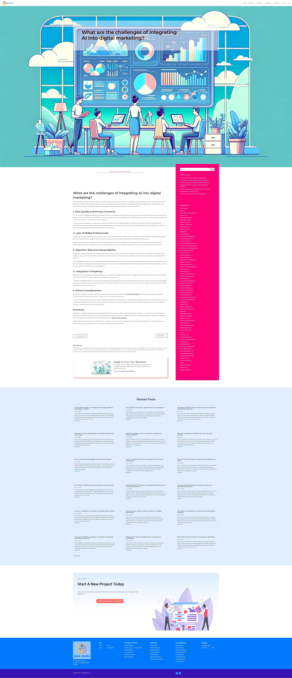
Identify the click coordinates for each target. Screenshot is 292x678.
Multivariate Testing (185, 316)
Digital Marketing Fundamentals (188, 248)
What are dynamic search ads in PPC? (189, 191)
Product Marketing (184, 337)
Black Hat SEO (183, 229)
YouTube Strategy (184, 370)
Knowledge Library (206, 645)
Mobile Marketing (184, 313)
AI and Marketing (184, 220)
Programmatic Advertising (186, 339)
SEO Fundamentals (184, 348)
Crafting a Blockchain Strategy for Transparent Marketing (194, 182)
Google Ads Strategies (185, 276)
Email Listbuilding (184, 257)
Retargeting (183, 341)
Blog (214, 647)
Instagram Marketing (185, 292)
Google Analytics (184, 278)
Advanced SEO (153, 645)
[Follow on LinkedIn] (180, 673)
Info (284, 3)
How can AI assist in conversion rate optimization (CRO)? (95, 511)
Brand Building (183, 234)
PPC (181, 332)
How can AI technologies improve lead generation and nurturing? (94, 434)
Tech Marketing (179, 661)
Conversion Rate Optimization (187, 245)
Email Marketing (154, 654)
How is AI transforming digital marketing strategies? (93, 459)
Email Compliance (184, 255)
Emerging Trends (184, 262)
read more (77, 420)
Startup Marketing (180, 659)
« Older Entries (76, 556)
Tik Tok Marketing (184, 360)
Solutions (259, 3)
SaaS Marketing (184, 344)
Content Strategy (128, 645)
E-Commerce (183, 252)
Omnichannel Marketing (186, 320)
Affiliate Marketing (184, 217)
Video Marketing (184, 365)
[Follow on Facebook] (177, 673)
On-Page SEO (183, 323)
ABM (181, 210)
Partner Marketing (184, 327)
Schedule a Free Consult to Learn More (110, 601)
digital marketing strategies (119, 318)
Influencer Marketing (185, 290)
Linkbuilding (183, 302)
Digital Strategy (128, 647)
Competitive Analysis (185, 238)
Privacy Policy (110, 647)
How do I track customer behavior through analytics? (193, 193)
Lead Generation (128, 652)
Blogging (182, 231)
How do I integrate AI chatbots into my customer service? (194, 434)
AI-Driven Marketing (155, 647)
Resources (276, 3)
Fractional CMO (138, 647)
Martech (182, 311)
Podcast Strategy (184, 330)
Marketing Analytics (185, 306)
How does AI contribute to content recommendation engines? (196, 511)
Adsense (182, 215)
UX (180, 362)
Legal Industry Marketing (186, 299)
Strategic (250, 3)
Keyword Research (184, 295)
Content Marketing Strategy (187, 243)
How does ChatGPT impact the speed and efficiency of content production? (145, 485)
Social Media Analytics (185, 351)
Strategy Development (185, 355)
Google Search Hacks (185, 283)
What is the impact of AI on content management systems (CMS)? (144, 434)
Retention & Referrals (129, 654)
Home (244, 3)
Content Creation (184, 241)
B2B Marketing (184, 227)
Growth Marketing (184, 285)
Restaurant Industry (181, 652)
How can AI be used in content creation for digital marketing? (144, 511)
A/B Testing (183, 208)
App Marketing (183, 222)
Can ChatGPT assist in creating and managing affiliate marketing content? (94, 408)
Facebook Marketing (185, 264)
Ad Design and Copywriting (187, 213)
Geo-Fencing (183, 271)
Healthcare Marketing (185, 288)
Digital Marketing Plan (185, 250)
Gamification (183, 269)
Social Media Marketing (186, 353)
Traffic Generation (128, 657)
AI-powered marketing (132, 294)
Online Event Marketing (186, 325)
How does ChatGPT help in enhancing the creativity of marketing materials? (196, 408)
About (110, 645)
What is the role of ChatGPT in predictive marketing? (196, 537)
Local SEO (182, 304)
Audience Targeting (185, 224)
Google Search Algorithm (186, 281)
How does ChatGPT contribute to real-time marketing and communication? (94, 537)
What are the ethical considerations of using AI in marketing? (143, 537)
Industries (267, 3)
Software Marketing (181, 657)
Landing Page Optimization (187, 297)
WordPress (182, 367)
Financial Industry (180, 647)
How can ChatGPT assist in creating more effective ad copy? (196, 460)
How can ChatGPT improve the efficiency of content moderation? (144, 460)
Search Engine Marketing (186, 346)
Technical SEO (183, 358)
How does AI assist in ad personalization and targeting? (94, 485)
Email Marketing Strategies (187, 259)
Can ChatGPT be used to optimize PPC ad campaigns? (145, 407)
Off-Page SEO (183, 318)
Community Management (186, 236)
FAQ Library (205, 647)
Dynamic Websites (154, 652)
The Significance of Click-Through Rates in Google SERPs (194, 180)
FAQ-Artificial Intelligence (124, 171)
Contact (102, 647)
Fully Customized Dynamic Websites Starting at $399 (193, 178)
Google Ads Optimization (186, 274)
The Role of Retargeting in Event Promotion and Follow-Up (195, 189)
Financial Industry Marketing (187, 267)
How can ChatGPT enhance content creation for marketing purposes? (194, 485)
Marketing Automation (185, 309)
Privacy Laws (183, 334)
